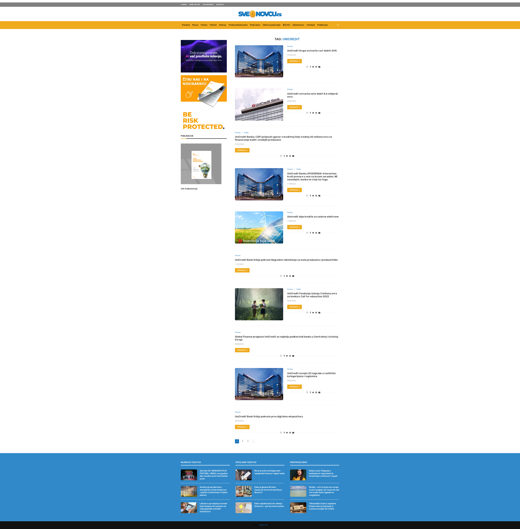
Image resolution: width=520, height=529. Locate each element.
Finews (204, 25)
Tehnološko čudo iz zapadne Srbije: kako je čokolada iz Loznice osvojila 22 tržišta (322, 506)
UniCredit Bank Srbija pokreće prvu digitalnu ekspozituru (269, 416)
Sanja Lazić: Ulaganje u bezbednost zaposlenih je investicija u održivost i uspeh (323, 473)
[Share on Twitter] (313, 66)
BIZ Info (286, 25)
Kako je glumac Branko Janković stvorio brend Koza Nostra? (268, 490)
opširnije (293, 61)
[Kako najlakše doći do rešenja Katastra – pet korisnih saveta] (243, 507)
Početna (186, 25)
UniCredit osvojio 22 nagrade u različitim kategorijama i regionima (311, 375)
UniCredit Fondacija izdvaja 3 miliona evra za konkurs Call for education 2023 (312, 295)
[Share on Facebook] (310, 66)
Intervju (222, 25)
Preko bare (255, 25)
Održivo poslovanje (271, 25)
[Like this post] (307, 66)
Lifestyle (311, 25)
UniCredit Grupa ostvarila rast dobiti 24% (312, 50)
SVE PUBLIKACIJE (189, 188)
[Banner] (204, 121)
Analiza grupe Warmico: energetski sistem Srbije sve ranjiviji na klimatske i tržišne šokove (213, 491)
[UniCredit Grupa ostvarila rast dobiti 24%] (259, 61)
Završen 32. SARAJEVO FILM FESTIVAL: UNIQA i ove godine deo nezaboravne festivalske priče (213, 475)
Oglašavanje (208, 4)
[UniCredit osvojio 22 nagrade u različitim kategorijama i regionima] (259, 384)
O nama (184, 4)
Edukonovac (298, 25)
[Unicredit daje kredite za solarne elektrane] (259, 227)
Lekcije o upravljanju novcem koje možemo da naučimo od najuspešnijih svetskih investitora (213, 507)
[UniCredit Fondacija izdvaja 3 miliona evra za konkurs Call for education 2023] (259, 304)
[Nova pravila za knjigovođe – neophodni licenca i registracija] (243, 475)
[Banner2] (204, 56)
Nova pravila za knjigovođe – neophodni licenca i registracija (269, 472)
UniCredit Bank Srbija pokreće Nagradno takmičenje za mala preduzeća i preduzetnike (286, 259)
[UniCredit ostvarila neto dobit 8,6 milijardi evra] (259, 104)
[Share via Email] (319, 66)
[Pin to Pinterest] (316, 66)
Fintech (213, 25)
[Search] (338, 25)
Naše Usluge (194, 4)
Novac (195, 25)
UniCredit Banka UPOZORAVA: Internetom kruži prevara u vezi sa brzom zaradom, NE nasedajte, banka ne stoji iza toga (312, 176)
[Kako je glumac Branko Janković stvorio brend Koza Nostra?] (243, 491)
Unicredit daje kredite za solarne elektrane (313, 216)
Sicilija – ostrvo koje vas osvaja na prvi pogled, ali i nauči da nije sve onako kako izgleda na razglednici (324, 491)
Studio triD (263, 525)
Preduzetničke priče (238, 25)
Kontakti (220, 4)
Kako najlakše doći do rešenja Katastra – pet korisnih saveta (269, 504)
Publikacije (322, 25)
